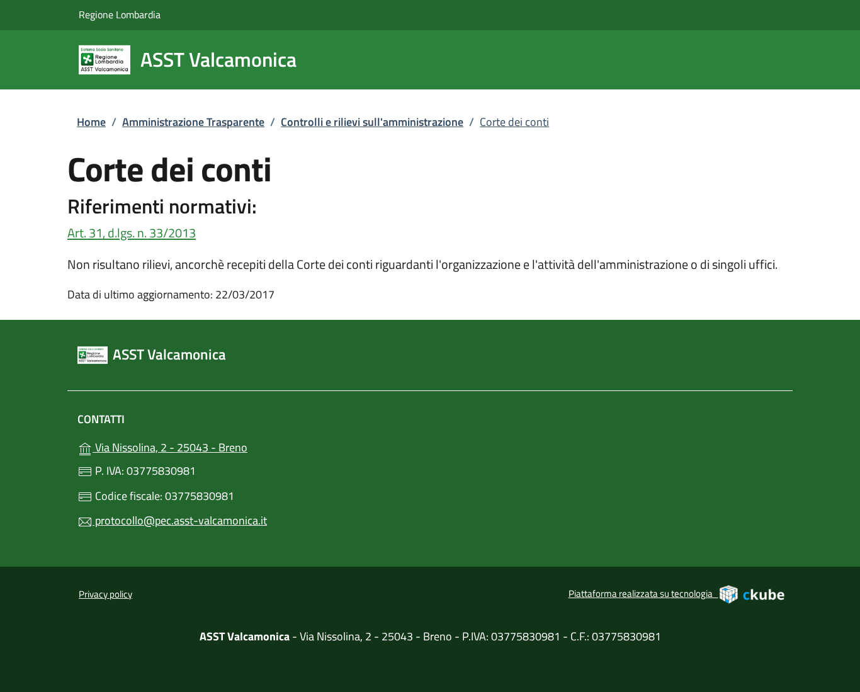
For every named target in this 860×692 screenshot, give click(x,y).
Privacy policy (105, 594)
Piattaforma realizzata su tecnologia (677, 592)
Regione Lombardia (120, 14)
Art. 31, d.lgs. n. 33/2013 (131, 232)
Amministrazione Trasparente (193, 121)
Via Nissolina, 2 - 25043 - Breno (197, 446)
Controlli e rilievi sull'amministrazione (372, 121)
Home (91, 121)
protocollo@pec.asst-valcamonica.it (180, 520)
